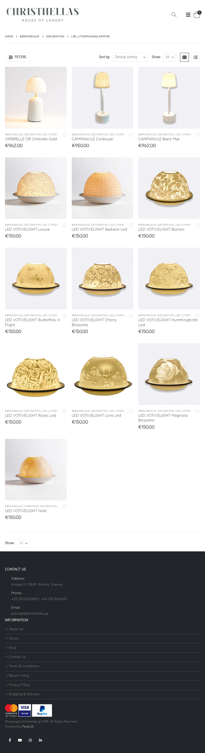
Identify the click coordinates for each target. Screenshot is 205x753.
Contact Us (17, 657)
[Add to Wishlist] (64, 135)
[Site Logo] (42, 15)
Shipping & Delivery (24, 694)
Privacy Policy (19, 685)
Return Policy (19, 675)
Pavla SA (28, 726)
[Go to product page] (36, 98)
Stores (14, 638)
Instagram (30, 740)
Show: (156, 57)
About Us (16, 629)
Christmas (31, 506)
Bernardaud (14, 134)
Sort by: (104, 57)
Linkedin (40, 740)
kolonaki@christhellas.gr (29, 613)
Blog (12, 647)
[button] (174, 15)
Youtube (20, 740)
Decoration (32, 134)
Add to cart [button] (58, 75)
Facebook (10, 740)
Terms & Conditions (24, 666)
